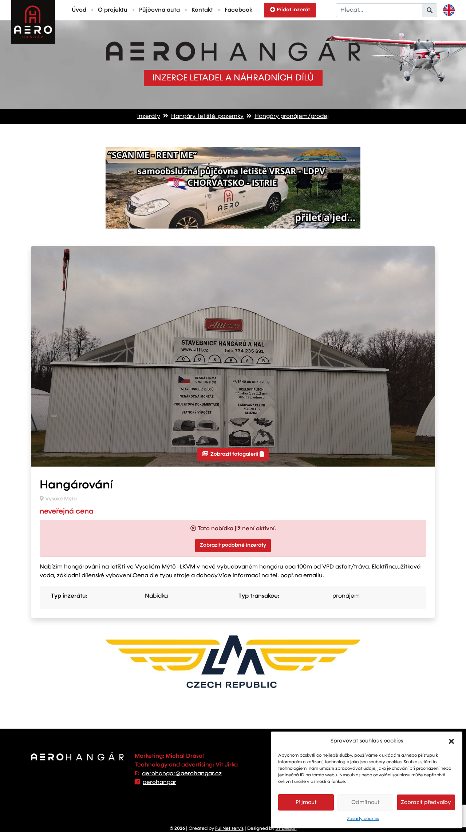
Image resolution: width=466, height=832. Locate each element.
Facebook (238, 10)
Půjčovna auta (159, 10)
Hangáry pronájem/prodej (291, 116)
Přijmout (306, 802)
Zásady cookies (363, 819)
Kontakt (202, 10)
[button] (451, 741)
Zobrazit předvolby (426, 802)
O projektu (112, 10)
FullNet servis (229, 828)
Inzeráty (148, 116)
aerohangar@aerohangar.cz (182, 774)
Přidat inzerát (293, 9)
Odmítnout (365, 802)
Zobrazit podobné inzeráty (233, 545)
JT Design (286, 828)
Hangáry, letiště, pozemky (207, 116)
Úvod (79, 10)
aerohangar (159, 782)
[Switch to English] (449, 10)
